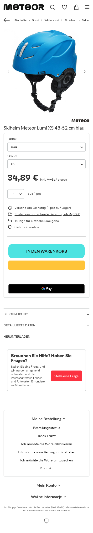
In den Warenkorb (46, 251)
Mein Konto (46, 485)
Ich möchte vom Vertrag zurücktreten (46, 452)
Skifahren (70, 20)
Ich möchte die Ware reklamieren (46, 444)
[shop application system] (46, 520)
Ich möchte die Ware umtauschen (46, 460)
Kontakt (46, 468)
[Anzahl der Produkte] (15, 194)
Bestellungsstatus (46, 428)
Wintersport (52, 20)
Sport (35, 20)
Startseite (20, 20)
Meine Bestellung (46, 418)
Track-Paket (46, 436)
